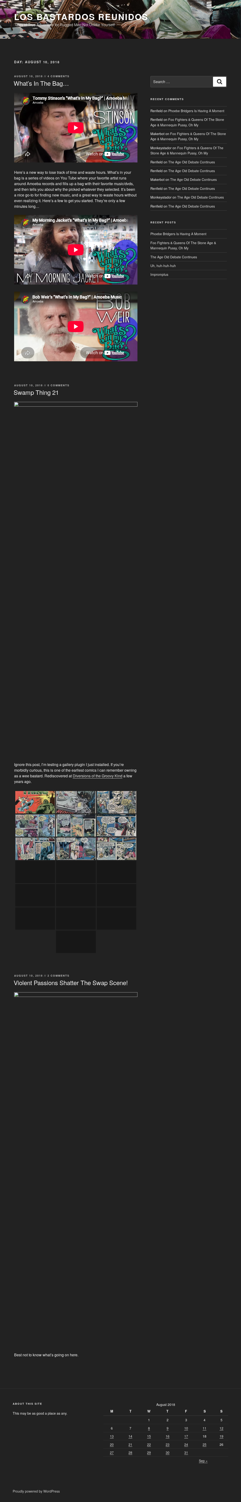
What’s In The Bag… (41, 83)
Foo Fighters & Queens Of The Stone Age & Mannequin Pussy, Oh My (188, 136)
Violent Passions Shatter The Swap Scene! (71, 982)
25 (204, 1444)
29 (149, 1452)
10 (186, 1428)
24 (186, 1444)
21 (130, 1444)
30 (167, 1452)
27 (112, 1452)
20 (112, 1444)
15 (149, 1436)
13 (112, 1436)
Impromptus (159, 274)
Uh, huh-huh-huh (163, 265)
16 (167, 1436)
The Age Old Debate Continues (191, 162)
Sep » (203, 1460)
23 (167, 1444)
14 (130, 1436)
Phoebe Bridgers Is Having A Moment (196, 110)
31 (186, 1452)
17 (186, 1436)
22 (149, 1444)
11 (204, 1428)
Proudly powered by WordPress (36, 1491)
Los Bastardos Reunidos (81, 16)
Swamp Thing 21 (36, 392)
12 (221, 1428)
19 (221, 1436)
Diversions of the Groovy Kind (97, 776)
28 (130, 1452)
